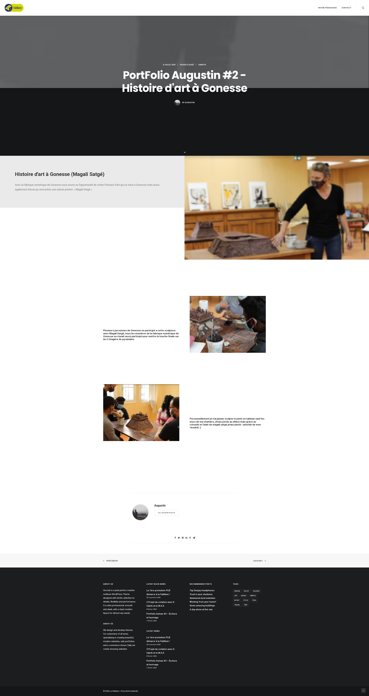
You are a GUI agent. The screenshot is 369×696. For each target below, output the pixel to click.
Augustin (190, 102)
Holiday (256, 591)
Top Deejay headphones (202, 590)
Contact (346, 7)
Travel (237, 605)
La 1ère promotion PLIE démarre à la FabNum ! (158, 592)
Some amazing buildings (202, 605)
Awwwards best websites (202, 598)
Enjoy (246, 591)
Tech (254, 600)
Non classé (188, 64)
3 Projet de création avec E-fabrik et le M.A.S (160, 604)
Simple (253, 596)
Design (237, 591)
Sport (237, 600)
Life (235, 596)
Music (243, 596)
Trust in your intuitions (201, 594)
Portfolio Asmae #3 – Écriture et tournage (161, 615)
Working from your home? (203, 602)
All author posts (166, 513)
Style (245, 600)
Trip (245, 605)
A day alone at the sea (201, 609)
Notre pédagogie (327, 7)
